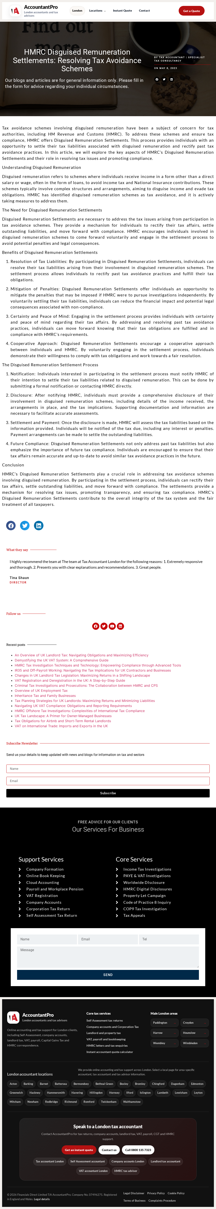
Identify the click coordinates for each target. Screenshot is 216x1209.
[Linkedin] (120, 626)
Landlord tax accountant (165, 1161)
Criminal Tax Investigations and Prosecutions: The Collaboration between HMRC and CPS (86, 685)
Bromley (140, 1083)
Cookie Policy (176, 1193)
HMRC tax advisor (125, 1171)
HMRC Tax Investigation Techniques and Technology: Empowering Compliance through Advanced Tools (98, 665)
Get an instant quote (79, 1150)
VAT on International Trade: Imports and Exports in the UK (61, 726)
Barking (28, 1083)
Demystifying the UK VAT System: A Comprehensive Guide (61, 660)
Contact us (109, 1150)
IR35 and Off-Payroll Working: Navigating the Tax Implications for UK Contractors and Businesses (93, 670)
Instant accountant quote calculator (109, 1052)
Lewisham (181, 1092)
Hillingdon (96, 1092)
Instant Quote (122, 10)
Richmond (71, 1101)
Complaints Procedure (162, 1200)
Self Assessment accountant (87, 1161)
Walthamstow (131, 1101)
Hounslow (189, 1032)
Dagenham (177, 1083)
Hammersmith (56, 1092)
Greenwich (16, 1092)
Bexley (124, 1083)
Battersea (61, 1083)
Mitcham (15, 1101)
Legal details (42, 1199)
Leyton (198, 1092)
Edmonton (197, 1083)
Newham (32, 1101)
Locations (95, 10)
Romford (89, 1101)
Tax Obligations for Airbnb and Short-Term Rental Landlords (63, 721)
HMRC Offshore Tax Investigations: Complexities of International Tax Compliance (80, 711)
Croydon (188, 1022)
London (77, 10)
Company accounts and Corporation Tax (112, 1027)
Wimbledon (190, 1043)
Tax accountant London (50, 1161)
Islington (145, 1092)
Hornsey (114, 1092)
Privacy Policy (156, 1193)
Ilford (129, 1092)
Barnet (44, 1083)
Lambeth (162, 1092)
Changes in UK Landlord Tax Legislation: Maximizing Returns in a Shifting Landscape (82, 675)
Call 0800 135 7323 (138, 1150)
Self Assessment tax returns (104, 1020)
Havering (77, 1092)
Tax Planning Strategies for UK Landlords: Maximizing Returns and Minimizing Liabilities (85, 701)
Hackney (35, 1092)
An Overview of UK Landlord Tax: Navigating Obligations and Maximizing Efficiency (81, 655)
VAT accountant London (93, 1171)
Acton (13, 1083)
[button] (156, 79)
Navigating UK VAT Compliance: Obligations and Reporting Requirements (73, 706)
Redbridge (51, 1101)
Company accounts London (128, 1161)
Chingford (158, 1083)
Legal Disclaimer (133, 1193)
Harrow (157, 1032)
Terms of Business (134, 1200)
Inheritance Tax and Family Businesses (45, 695)
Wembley (159, 1043)
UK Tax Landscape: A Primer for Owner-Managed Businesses (63, 716)
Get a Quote (191, 11)
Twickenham (108, 1101)
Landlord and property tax (103, 1033)
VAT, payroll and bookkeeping (106, 1039)
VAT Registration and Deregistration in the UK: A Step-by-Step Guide (70, 680)
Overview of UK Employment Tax (41, 690)
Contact (144, 10)
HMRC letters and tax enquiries (107, 1045)
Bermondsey (81, 1083)
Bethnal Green (104, 1083)
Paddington (160, 1022)
